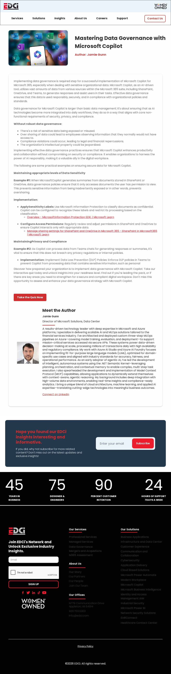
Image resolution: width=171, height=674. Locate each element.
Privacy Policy (85, 646)
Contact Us (155, 18)
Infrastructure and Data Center (141, 542)
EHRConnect (129, 618)
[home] (29, 6)
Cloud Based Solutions (135, 570)
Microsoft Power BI (133, 608)
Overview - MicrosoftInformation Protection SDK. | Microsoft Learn (70, 217)
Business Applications (135, 537)
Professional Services (83, 537)
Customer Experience (135, 547)
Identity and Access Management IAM (134, 596)
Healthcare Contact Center (139, 623)
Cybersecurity (130, 560)
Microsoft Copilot (132, 585)
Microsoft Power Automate (138, 575)
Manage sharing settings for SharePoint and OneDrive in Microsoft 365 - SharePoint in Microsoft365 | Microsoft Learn (92, 232)
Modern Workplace (133, 580)
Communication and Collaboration (134, 553)
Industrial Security (132, 603)
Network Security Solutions (138, 613)
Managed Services (81, 542)
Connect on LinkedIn (55, 394)
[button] (19, 18)
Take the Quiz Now (30, 297)
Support (122, 18)
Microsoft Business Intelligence (141, 589)
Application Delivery (134, 565)
